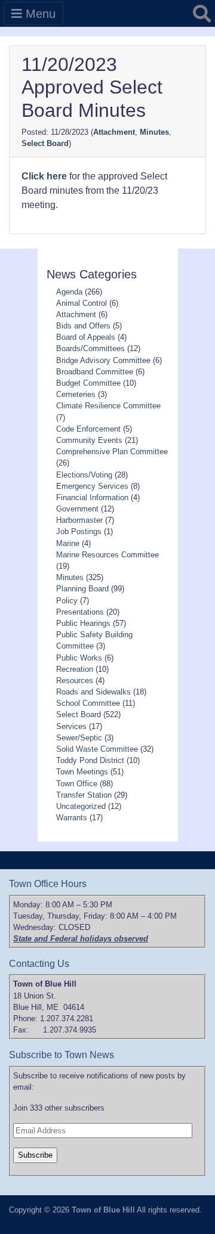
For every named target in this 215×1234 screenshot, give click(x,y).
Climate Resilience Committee (108, 405)
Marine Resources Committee (107, 554)
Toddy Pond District (90, 760)
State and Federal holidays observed (80, 938)
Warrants (71, 817)
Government (77, 508)
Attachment (114, 132)
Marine (67, 543)
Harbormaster (79, 520)
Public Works (79, 657)
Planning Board (82, 588)
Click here (44, 176)
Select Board (45, 143)
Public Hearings (83, 623)
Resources (74, 680)
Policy (67, 600)
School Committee (88, 703)
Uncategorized (81, 806)
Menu (39, 13)
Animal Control (81, 303)
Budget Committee (88, 383)
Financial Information (92, 497)
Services (71, 726)
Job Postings (79, 531)
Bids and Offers (83, 325)
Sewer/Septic (79, 737)
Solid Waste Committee (97, 749)
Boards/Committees (90, 348)
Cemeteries (76, 394)
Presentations (80, 611)
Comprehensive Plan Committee (112, 451)
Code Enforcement (88, 428)
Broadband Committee (94, 371)
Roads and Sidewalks (93, 691)
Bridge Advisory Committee (103, 360)
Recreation (74, 669)
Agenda (69, 291)
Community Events (89, 440)
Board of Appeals (85, 337)
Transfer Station (84, 794)
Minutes (154, 132)
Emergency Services (92, 486)
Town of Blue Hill (103, 1209)
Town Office (76, 783)
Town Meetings (82, 771)
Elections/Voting (84, 474)
